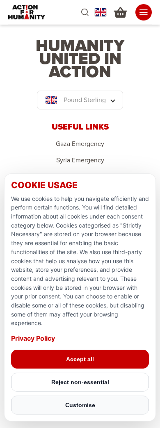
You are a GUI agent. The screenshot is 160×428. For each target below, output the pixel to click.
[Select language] (100, 12)
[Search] (84, 12)
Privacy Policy (33, 338)
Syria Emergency (80, 160)
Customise (80, 405)
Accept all (80, 359)
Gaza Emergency (80, 144)
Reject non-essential (80, 382)
